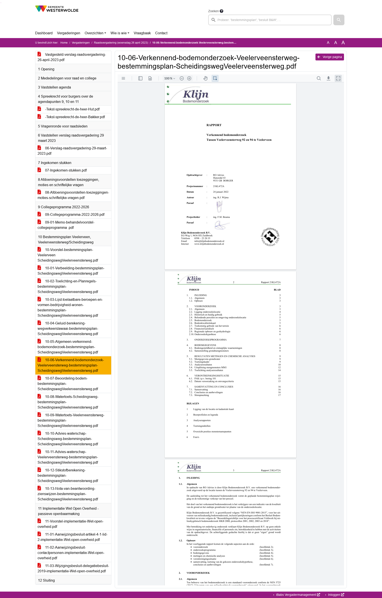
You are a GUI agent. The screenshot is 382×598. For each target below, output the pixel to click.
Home (64, 42)
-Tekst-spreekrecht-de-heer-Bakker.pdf (74, 117)
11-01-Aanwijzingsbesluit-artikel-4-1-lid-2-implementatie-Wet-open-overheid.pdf (72, 537)
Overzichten (94, 33)
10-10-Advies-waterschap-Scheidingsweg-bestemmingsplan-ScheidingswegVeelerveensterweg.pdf (68, 439)
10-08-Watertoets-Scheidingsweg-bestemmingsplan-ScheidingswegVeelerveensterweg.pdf (68, 402)
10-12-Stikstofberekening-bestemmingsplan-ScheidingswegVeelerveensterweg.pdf (68, 475)
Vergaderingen (68, 33)
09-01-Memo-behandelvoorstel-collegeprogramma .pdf (66, 225)
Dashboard (44, 33)
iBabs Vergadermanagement (296, 594)
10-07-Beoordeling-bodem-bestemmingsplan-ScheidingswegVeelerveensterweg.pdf (68, 383)
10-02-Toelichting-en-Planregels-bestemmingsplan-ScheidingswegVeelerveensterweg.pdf (68, 286)
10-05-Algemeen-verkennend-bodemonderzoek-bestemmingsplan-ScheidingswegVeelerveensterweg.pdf (68, 347)
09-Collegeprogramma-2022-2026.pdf (74, 214)
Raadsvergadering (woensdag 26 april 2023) (121, 42)
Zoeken (213, 11)
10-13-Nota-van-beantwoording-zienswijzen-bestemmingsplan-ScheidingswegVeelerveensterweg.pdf (68, 494)
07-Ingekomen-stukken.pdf (65, 170)
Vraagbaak (142, 33)
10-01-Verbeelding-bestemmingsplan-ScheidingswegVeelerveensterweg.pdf (71, 270)
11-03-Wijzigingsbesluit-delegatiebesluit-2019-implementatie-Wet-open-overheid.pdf (73, 568)
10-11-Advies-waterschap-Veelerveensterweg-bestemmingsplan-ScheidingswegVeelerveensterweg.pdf (68, 457)
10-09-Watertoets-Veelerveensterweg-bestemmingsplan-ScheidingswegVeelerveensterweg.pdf (71, 420)
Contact (161, 33)
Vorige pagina (332, 57)
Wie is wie (119, 33)
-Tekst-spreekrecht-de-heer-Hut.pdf (71, 109)
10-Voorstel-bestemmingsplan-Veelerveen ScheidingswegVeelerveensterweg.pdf (68, 255)
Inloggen (334, 594)
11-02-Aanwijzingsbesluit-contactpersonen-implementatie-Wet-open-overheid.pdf (71, 553)
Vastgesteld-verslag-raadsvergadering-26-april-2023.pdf (72, 57)
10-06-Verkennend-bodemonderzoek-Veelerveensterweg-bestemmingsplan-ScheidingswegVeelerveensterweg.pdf (71, 365)
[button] (338, 20)
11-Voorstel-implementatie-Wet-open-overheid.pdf (70, 524)
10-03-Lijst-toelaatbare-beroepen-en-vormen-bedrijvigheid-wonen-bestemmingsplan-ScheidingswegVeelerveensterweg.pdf (70, 307)
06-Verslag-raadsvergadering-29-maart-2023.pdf (72, 150)
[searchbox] (270, 20)
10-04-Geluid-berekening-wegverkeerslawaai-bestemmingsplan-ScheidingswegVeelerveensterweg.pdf (68, 328)
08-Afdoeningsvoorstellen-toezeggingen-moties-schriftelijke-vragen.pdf (73, 195)
